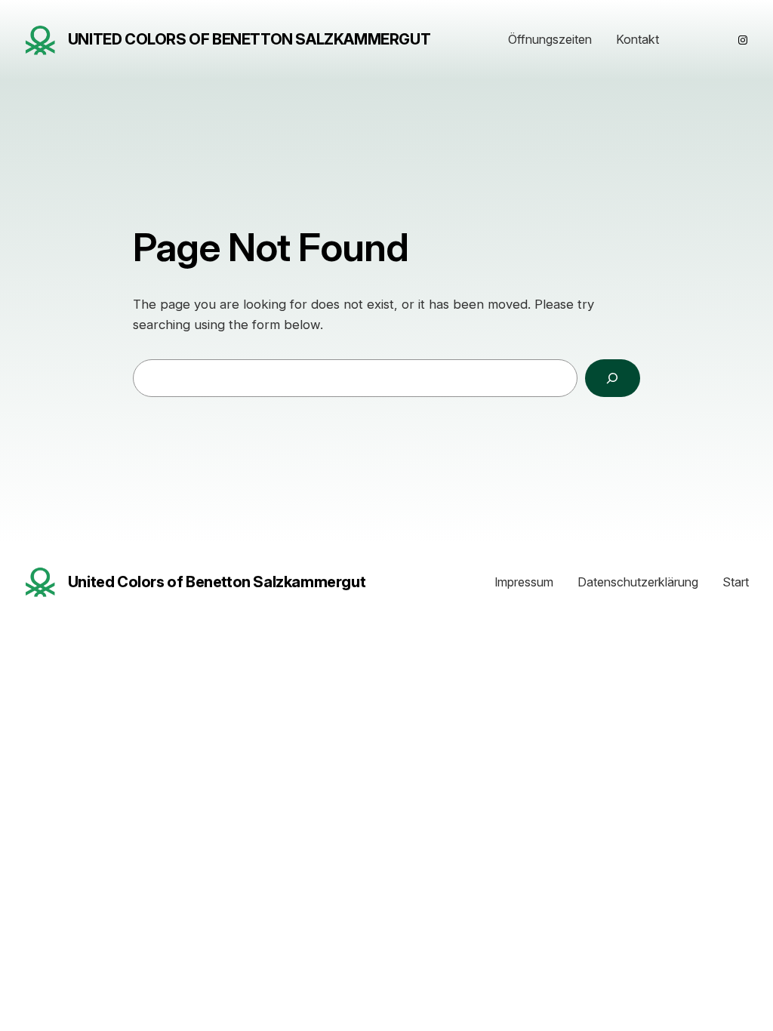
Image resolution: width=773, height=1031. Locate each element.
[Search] (612, 378)
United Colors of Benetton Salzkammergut (249, 39)
